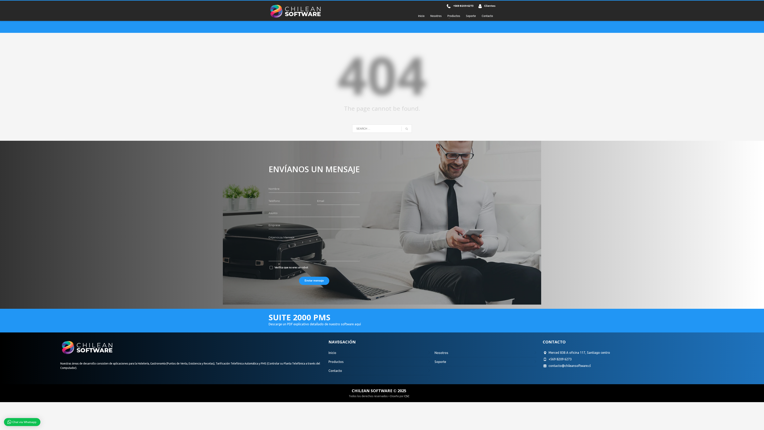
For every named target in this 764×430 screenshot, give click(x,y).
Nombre (274, 188)
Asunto (273, 213)
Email (320, 200)
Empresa (274, 225)
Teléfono (274, 200)
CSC (406, 396)
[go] (406, 129)
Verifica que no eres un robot (291, 267)
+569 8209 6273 (463, 5)
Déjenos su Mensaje (281, 237)
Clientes (489, 5)
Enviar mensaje (314, 280)
